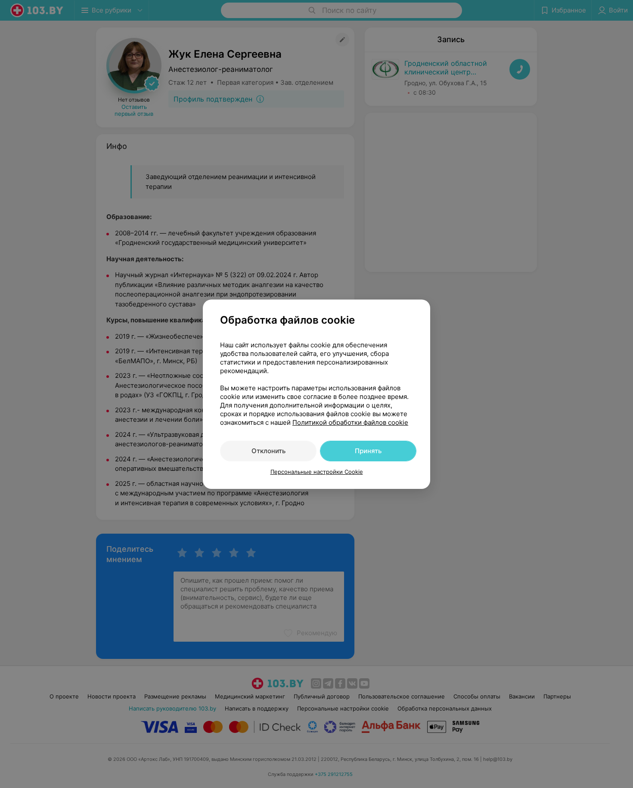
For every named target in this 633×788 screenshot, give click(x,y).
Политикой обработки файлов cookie (350, 422)
